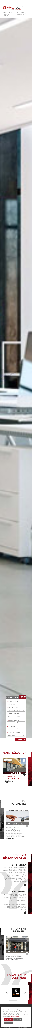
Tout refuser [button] (18, 1019)
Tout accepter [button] (8, 1019)
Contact (5, 15)
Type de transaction (16, 733)
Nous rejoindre (7, 12)
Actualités (6, 14)
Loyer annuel (14, 720)
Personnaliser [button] (8, 1022)
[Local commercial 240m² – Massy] (24, 774)
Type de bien (13, 701)
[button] (2, 378)
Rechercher (21, 739)
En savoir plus (15, 1016)
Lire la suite (11, 838)
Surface (12, 726)
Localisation (13, 707)
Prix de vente (14, 714)
